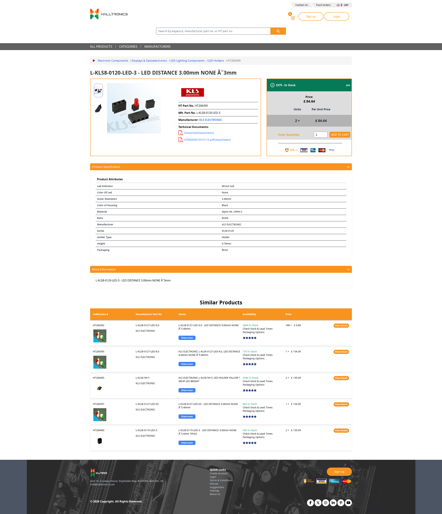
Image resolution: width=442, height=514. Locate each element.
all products (101, 46)
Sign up (311, 16)
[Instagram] (325, 502)
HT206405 (98, 377)
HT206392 (98, 325)
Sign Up (339, 472)
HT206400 (98, 430)
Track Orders (323, 5)
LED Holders (216, 61)
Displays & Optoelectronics (149, 61)
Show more (187, 337)
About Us (215, 494)
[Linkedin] (333, 502)
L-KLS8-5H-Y (143, 377)
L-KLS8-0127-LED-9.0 (147, 325)
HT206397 (98, 404)
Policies (214, 483)
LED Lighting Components (188, 61)
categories (128, 46)
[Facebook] (310, 502)
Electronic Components (113, 61)
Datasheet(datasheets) (199, 133)
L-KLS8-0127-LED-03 (147, 404)
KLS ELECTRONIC (210, 120)
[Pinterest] (341, 502)
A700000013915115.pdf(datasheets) (207, 140)
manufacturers (157, 46)
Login (336, 16)
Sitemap (214, 490)
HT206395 (98, 351)
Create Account (218, 473)
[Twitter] (318, 502)
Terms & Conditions (221, 480)
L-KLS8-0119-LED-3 (146, 430)
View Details (341, 325)
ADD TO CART (340, 135)
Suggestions (217, 487)
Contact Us (301, 5)
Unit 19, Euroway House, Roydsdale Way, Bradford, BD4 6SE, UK (127, 481)
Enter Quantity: (289, 135)
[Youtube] (348, 502)
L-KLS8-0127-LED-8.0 (147, 351)
